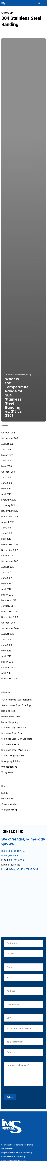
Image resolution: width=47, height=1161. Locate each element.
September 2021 (10, 438)
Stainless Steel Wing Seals (15, 750)
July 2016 (6, 639)
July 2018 (6, 527)
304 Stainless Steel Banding (18, 374)
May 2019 (6, 488)
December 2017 (9, 544)
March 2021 (7, 455)
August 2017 (7, 566)
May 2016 (6, 650)
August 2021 (7, 443)
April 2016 (6, 656)
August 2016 (7, 633)
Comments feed (10, 804)
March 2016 (7, 661)
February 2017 (8, 600)
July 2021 (6, 449)
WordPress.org (9, 809)
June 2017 (6, 578)
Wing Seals (7, 772)
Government (7, 1148)
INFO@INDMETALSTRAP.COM (23, 869)
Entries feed (7, 798)
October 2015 (8, 667)
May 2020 (6, 466)
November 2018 (9, 516)
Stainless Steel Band (12, 733)
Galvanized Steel (10, 716)
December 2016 (9, 611)
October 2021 (8, 432)
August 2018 (7, 522)
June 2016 (6, 645)
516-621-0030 (16, 860)
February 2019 (8, 499)
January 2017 (8, 605)
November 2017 (9, 550)
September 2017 (10, 561)
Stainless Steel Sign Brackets (16, 738)
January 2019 (8, 505)
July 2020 (6, 460)
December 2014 (9, 678)
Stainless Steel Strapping (13, 1156)
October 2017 (8, 555)
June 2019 (6, 483)
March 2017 (7, 594)
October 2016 (8, 622)
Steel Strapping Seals (12, 755)
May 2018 (6, 538)
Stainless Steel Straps (13, 744)
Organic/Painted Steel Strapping (16, 1152)
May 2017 (6, 583)
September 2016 (10, 628)
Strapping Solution (11, 761)
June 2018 (6, 533)
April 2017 (6, 589)
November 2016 (9, 617)
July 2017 (6, 572)
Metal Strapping (10, 722)
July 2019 (6, 477)
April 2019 (6, 494)
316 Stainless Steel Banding (16, 705)
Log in (4, 792)
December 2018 (9, 510)
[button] (44, 3)
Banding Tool (8, 710)
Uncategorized (9, 766)
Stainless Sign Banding (13, 727)
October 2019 (8, 471)
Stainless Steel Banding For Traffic (17, 1144)
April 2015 (6, 673)
